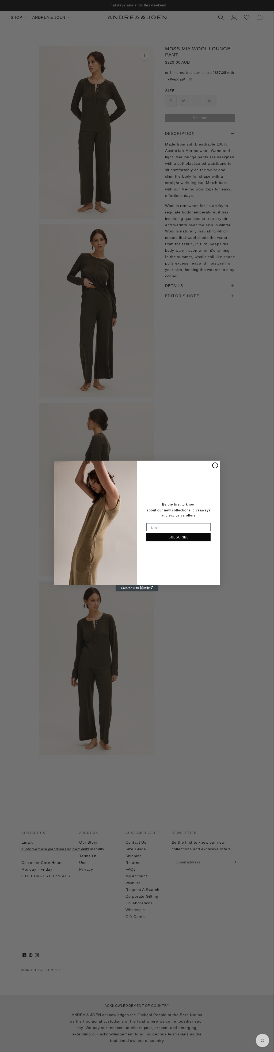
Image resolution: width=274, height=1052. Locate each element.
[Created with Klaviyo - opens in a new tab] (137, 588)
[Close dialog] (215, 465)
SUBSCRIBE (179, 537)
